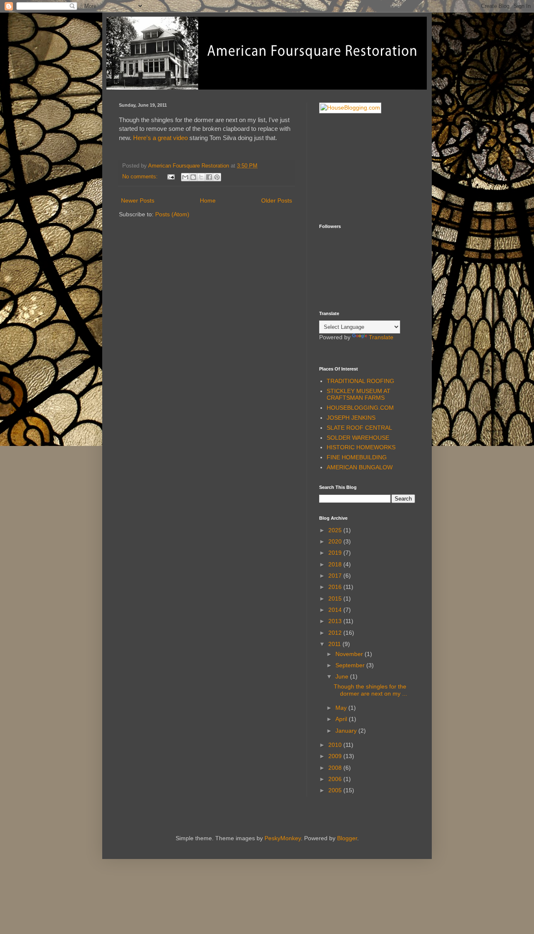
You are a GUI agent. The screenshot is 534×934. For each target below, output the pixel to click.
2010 (335, 744)
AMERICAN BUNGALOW (360, 467)
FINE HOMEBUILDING (357, 457)
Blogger (347, 838)
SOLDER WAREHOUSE (358, 437)
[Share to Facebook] (209, 177)
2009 (335, 756)
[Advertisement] (361, 167)
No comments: (140, 177)
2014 (335, 609)
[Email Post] (170, 177)
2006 (335, 779)
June (342, 676)
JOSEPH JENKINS (351, 417)
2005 (335, 790)
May (341, 707)
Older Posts (276, 200)
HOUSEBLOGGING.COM (360, 407)
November (350, 654)
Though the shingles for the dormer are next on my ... (370, 690)
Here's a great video (160, 137)
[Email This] (185, 177)
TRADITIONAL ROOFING (360, 381)
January (346, 730)
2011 (335, 644)
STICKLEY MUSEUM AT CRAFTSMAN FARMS (358, 394)
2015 (335, 598)
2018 (335, 564)
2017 (335, 575)
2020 (335, 541)
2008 (335, 767)
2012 (335, 632)
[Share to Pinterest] (217, 177)
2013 (335, 621)
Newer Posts (137, 200)
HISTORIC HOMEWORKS (361, 447)
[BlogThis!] (193, 177)
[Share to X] (201, 177)
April (342, 719)
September (350, 665)
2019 (335, 552)
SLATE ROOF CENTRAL (359, 427)
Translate (381, 337)
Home (208, 200)
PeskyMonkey (282, 838)
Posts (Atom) (172, 214)
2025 (335, 530)
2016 (335, 586)
